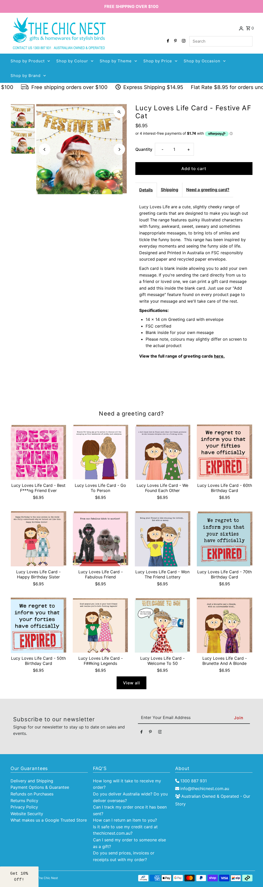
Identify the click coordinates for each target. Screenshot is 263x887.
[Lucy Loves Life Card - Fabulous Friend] (100, 539)
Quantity (143, 149)
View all (131, 682)
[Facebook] (167, 41)
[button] (19, 876)
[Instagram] (183, 41)
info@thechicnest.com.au (204, 788)
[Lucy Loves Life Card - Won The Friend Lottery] (162, 539)
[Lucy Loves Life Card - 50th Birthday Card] (38, 625)
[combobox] (220, 41)
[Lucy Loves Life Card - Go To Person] (100, 452)
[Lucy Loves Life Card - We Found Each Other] (162, 452)
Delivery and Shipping (32, 780)
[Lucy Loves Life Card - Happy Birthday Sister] (38, 539)
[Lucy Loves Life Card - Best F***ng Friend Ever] (38, 452)
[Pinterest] (175, 41)
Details (146, 189)
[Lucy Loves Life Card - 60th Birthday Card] (224, 452)
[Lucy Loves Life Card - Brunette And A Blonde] (224, 625)
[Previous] (44, 149)
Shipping (169, 189)
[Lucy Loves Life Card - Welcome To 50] (162, 625)
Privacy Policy (24, 807)
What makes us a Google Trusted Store (49, 820)
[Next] (119, 149)
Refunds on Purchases (32, 793)
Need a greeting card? (207, 189)
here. (219, 356)
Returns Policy (24, 800)
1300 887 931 (193, 780)
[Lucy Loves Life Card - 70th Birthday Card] (224, 539)
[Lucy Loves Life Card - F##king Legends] (100, 625)
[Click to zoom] (119, 112)
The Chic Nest (47, 878)
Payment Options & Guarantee (40, 787)
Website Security (27, 813)
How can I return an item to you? (125, 820)
